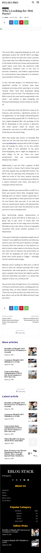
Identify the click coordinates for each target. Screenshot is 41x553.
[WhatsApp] (26, 22)
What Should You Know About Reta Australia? (14, 440)
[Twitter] (16, 22)
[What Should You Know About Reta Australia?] (33, 442)
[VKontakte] (24, 480)
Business (5, 8)
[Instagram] (16, 480)
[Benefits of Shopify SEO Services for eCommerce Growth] (32, 351)
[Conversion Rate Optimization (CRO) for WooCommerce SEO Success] (32, 374)
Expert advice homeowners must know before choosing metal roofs (10, 321)
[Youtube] (28, 480)
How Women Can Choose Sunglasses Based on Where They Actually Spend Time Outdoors (15, 453)
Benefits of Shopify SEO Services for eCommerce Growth (15, 350)
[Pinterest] (21, 22)
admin (6, 17)
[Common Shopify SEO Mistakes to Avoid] (32, 363)
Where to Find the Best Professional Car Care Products (31, 320)
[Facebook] (11, 22)
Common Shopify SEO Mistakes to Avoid (14, 361)
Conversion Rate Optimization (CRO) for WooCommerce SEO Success (13, 374)
